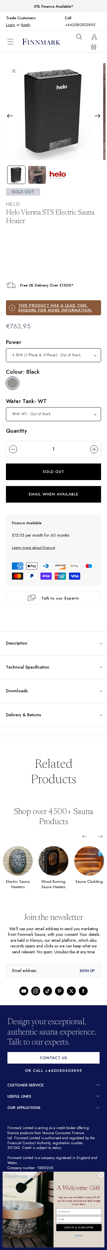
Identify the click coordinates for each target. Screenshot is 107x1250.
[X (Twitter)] (71, 996)
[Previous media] (9, 115)
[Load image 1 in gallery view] (16, 175)
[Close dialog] (101, 1175)
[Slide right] (100, 836)
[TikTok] (47, 996)
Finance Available (27, 522)
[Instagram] (35, 996)
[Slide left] (84, 836)
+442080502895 (80, 25)
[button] (14, 41)
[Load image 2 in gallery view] (37, 175)
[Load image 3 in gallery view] (58, 175)
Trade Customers (21, 18)
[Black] (12, 383)
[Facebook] (83, 996)
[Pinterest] (59, 996)
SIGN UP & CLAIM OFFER (78, 1226)
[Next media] (97, 115)
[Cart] (94, 46)
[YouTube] (23, 996)
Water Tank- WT (26, 401)
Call (69, 18)
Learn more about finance (34, 547)
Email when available (53, 494)
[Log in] (94, 37)
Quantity (16, 430)
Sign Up (87, 976)
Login (10, 25)
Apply (25, 25)
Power (13, 342)
